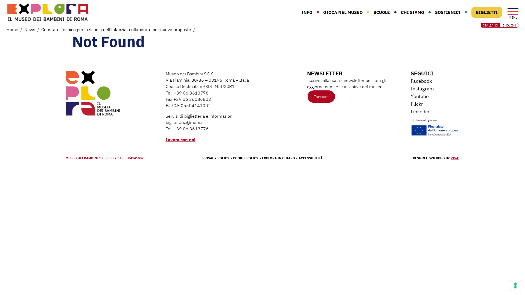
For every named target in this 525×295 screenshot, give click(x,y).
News (29, 29)
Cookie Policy (245, 158)
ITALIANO (490, 25)
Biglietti (487, 12)
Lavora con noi (181, 139)
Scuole (382, 12)
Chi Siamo (412, 12)
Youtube (420, 96)
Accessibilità (311, 158)
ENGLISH (509, 25)
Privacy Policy (215, 158)
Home (12, 29)
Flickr (417, 104)
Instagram (422, 88)
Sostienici (447, 12)
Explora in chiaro (278, 158)
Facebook (421, 81)
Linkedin (420, 111)
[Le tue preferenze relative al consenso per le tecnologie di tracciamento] (515, 285)
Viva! (455, 158)
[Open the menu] (513, 12)
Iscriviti (321, 96)
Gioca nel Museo (343, 12)
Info (307, 12)
